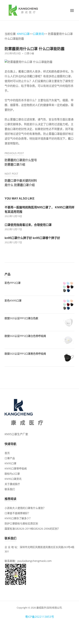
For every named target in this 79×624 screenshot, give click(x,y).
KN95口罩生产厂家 (16, 434)
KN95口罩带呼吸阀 (16, 468)
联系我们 (10, 489)
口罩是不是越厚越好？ (17, 513)
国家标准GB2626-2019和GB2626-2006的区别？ (32, 528)
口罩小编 (29, 53)
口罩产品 (10, 458)
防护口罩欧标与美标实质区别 (21, 523)
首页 (7, 453)
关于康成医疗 (12, 484)
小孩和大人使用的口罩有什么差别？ (25, 508)
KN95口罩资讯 (13, 479)
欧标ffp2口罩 (12, 473)
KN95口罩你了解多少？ (18, 518)
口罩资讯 (38, 34)
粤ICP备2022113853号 (39, 616)
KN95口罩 (23, 34)
